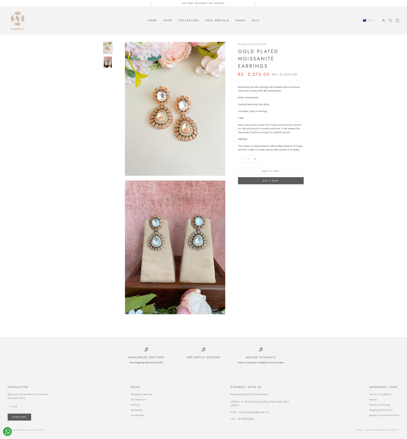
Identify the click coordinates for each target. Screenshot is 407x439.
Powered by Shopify (387, 430)
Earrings (135, 404)
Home (152, 20)
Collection (189, 20)
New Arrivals (217, 20)
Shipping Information (380, 410)
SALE (255, 20)
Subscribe (19, 417)
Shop (167, 20)
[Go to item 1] (107, 48)
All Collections (138, 399)
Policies (373, 399)
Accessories (137, 415)
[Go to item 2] (107, 62)
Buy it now (270, 180)
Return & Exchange (379, 404)
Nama (240, 20)
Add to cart (271, 171)
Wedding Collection (142, 394)
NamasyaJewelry (252, 44)
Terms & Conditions (380, 394)
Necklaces (136, 410)
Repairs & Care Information (384, 415)
